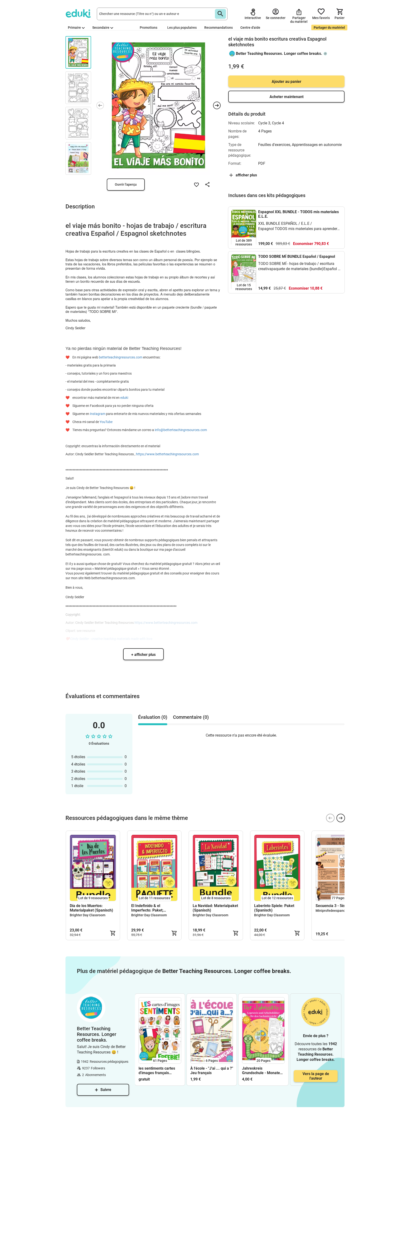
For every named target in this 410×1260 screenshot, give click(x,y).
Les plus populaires (182, 27)
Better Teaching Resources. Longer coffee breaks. (279, 53)
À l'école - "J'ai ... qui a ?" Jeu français (211, 1070)
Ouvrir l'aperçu (126, 184)
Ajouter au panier (286, 81)
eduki (124, 398)
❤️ (68, 357)
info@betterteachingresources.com (181, 430)
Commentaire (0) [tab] (191, 717)
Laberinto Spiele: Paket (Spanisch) (274, 907)
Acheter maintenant (286, 96)
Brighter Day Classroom (87, 915)
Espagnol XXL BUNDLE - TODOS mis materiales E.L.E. (298, 214)
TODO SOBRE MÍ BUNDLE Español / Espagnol (296, 256)
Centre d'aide (250, 27)
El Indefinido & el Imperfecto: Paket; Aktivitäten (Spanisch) (150, 907)
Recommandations (218, 27)
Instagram (97, 414)
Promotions (148, 27)
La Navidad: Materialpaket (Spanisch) (215, 907)
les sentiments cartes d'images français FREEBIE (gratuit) (157, 1070)
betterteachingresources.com (120, 357)
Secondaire (100, 27)
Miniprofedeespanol (331, 910)
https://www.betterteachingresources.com (167, 454)
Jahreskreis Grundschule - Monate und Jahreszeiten (261, 1070)
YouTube (106, 422)
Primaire (74, 27)
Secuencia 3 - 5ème (332, 905)
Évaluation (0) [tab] (152, 717)
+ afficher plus (143, 654)
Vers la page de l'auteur (316, 1076)
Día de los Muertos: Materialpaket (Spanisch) (91, 907)
